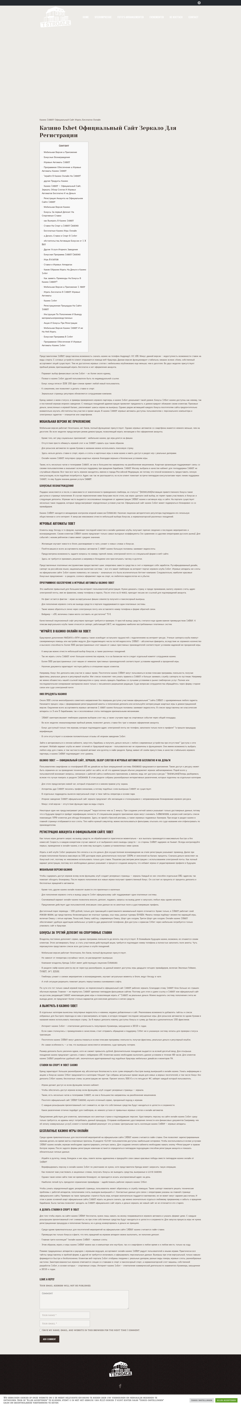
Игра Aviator (51, 259)
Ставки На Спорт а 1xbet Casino (61, 226)
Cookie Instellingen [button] (201, 1400)
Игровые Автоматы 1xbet (57, 162)
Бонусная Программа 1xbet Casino (62, 254)
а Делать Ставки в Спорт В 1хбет (60, 236)
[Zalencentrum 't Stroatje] (120, 1369)
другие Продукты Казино (56, 181)
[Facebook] (199, 2)
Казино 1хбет (50, 300)
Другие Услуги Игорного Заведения (61, 249)
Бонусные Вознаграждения (57, 157)
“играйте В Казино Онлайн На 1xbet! (62, 176)
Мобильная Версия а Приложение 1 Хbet (64, 287)
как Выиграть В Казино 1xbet (59, 220)
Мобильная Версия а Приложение (60, 152)
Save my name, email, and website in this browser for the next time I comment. (91, 1330)
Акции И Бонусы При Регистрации (60, 323)
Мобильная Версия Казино (57, 207)
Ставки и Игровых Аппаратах (58, 264)
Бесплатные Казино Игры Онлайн (60, 231)
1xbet (88, 479)
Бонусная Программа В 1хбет (58, 336)
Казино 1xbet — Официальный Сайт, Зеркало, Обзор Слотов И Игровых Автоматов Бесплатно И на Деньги (61, 189)
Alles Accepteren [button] (226, 1400)
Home (89, 79)
